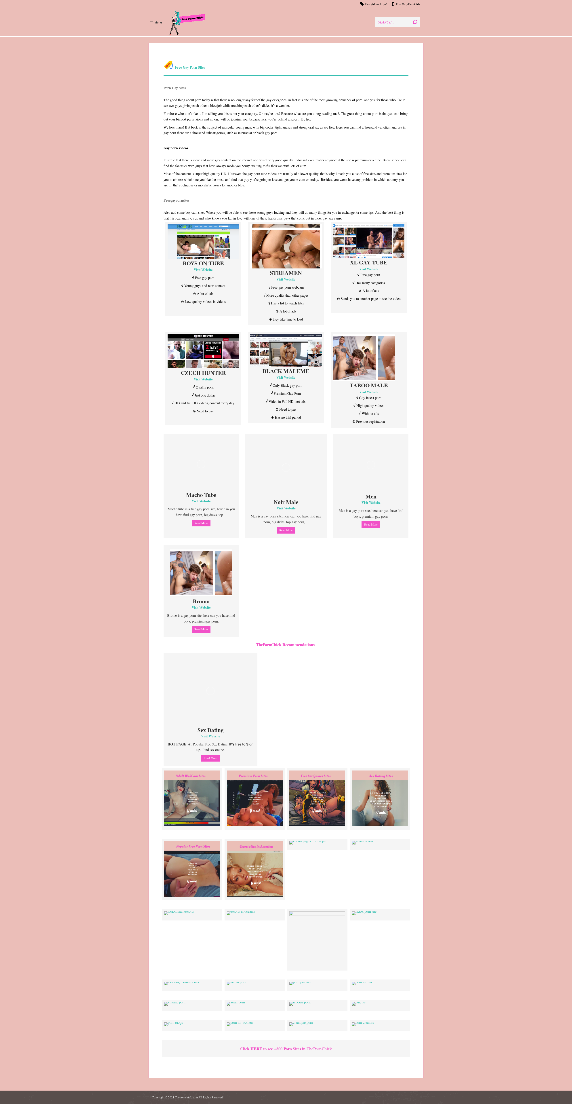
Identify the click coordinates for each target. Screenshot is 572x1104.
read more (201, 523)
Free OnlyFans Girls (408, 4)
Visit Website (203, 269)
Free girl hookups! (376, 4)
